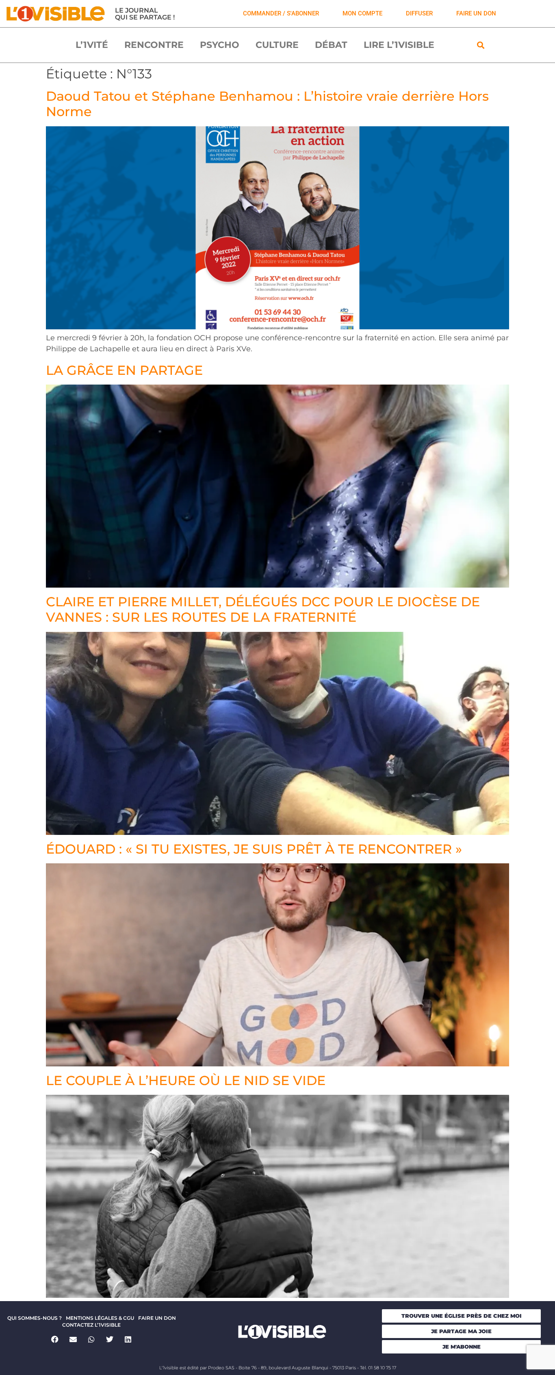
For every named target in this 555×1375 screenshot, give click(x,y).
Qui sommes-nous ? (34, 1318)
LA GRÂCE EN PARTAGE (124, 370)
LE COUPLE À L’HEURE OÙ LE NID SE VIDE (185, 1080)
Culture (277, 44)
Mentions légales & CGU (100, 1318)
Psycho (219, 44)
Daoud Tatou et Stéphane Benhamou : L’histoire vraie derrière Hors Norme (267, 103)
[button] (481, 45)
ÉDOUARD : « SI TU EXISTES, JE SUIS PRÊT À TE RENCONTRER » (254, 849)
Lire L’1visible (399, 44)
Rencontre (154, 44)
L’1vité (92, 44)
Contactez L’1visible (91, 1325)
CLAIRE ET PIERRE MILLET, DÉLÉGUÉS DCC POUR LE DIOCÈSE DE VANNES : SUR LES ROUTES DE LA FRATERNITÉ (263, 609)
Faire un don (157, 1318)
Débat (331, 44)
